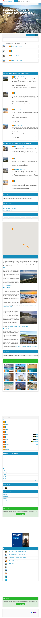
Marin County (26, 3)
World (4, 3)
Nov (28, 198)
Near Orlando (5, 498)
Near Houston (5, 494)
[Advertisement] (20, 68)
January (4, 455)
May (13, 198)
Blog (19, 1)
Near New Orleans (6, 500)
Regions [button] (22, 1)
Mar (9, 198)
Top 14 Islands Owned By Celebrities (15, 569)
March (7, 426)
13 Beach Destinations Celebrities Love (16, 579)
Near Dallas (5, 504)
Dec (30, 198)
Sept (23, 198)
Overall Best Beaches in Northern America (9, 208)
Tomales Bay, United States (17, 46)
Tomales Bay (6, 329)
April (7, 429)
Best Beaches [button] (28, 1)
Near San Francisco (6, 496)
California (20, 3)
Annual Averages (5, 419)
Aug (20, 198)
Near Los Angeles (5, 502)
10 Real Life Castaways (13, 563)
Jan (4, 198)
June (7, 434)
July (6, 436)
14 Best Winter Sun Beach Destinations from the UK (18, 551)
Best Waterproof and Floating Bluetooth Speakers (18, 554)
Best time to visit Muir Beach (12, 326)
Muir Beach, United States (16, 55)
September (8, 441)
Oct (26, 198)
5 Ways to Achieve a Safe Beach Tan (15, 572)
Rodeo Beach (6, 287)
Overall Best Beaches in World (7, 210)
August (7, 439)
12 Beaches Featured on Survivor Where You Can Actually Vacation (20, 576)
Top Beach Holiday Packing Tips (14, 560)
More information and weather (23, 326)
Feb (6, 198)
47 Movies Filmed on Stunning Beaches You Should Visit (18, 566)
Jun (16, 198)
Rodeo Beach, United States (17, 60)
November (7, 446)
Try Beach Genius (20, 514)
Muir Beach (6, 309)
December (7, 449)
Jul (18, 198)
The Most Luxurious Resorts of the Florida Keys (17, 487)
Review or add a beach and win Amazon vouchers (17, 557)
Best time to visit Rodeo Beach (28, 305)
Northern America (9, 3)
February (7, 424)
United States (15, 3)
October (7, 444)
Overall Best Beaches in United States (9, 206)
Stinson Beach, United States (17, 50)
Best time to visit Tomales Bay (20, 346)
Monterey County (35, 355)
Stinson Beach (7, 268)
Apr (11, 198)
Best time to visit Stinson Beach (8, 283)
